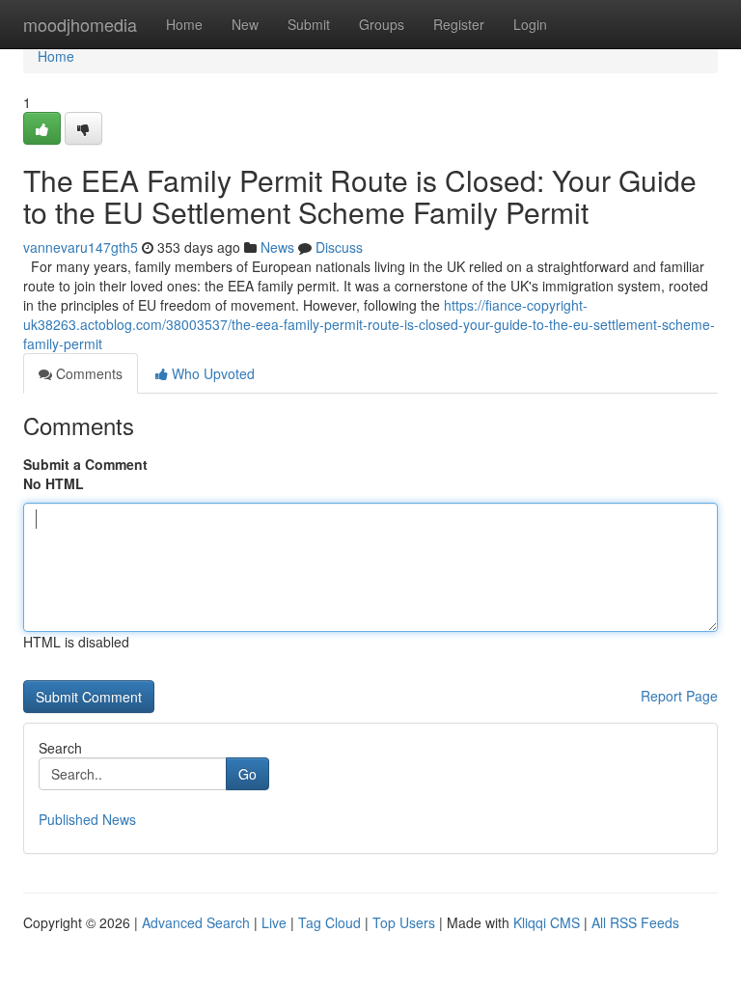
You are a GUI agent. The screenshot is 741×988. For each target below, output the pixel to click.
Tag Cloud (329, 922)
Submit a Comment (85, 464)
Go (247, 773)
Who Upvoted (211, 373)
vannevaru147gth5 (80, 247)
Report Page (679, 695)
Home (184, 24)
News (277, 247)
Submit (309, 24)
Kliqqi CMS (546, 922)
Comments (87, 373)
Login (530, 24)
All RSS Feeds (635, 922)
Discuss (339, 247)
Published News (87, 819)
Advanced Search (196, 922)
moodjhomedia (80, 24)
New (245, 24)
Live (274, 922)
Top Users (403, 922)
